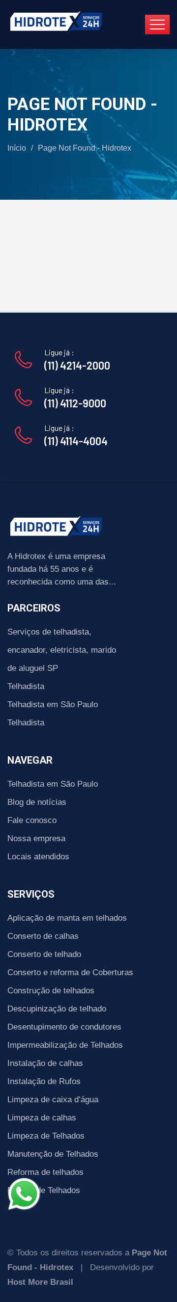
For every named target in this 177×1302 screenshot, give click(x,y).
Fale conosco (32, 820)
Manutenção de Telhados (52, 1154)
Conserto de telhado (44, 954)
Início (16, 148)
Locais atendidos (38, 856)
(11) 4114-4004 (76, 440)
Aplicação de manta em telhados (67, 918)
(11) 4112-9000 (75, 403)
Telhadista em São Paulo (52, 704)
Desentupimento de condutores (64, 1027)
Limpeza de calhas (41, 1117)
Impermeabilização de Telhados (65, 1045)
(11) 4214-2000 (77, 365)
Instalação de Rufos (44, 1081)
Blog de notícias (36, 802)
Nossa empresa (36, 838)
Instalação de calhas (45, 1063)
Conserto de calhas (43, 936)
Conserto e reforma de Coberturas (70, 972)
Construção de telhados (50, 990)
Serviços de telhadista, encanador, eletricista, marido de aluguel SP (61, 650)
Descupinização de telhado (56, 1008)
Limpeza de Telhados (46, 1136)
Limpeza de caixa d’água (52, 1099)
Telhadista (25, 686)
